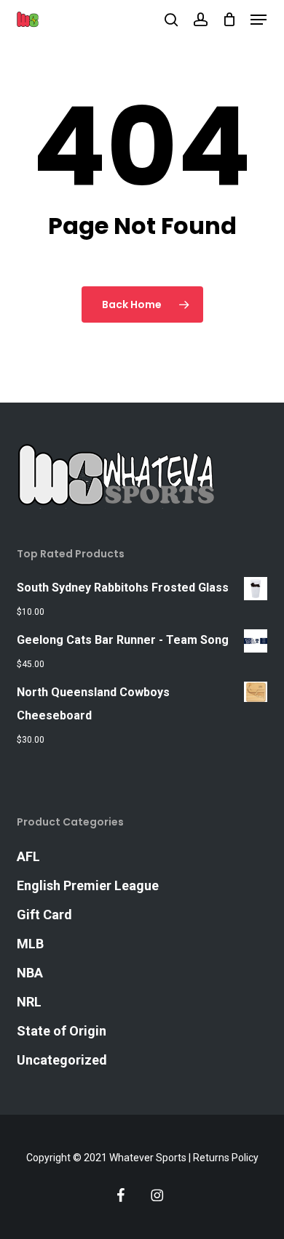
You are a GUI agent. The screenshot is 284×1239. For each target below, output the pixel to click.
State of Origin (61, 1030)
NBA (30, 972)
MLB (30, 943)
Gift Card (44, 914)
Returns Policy (226, 1157)
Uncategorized (62, 1060)
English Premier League (88, 885)
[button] (259, 19)
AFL (28, 856)
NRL (29, 1001)
